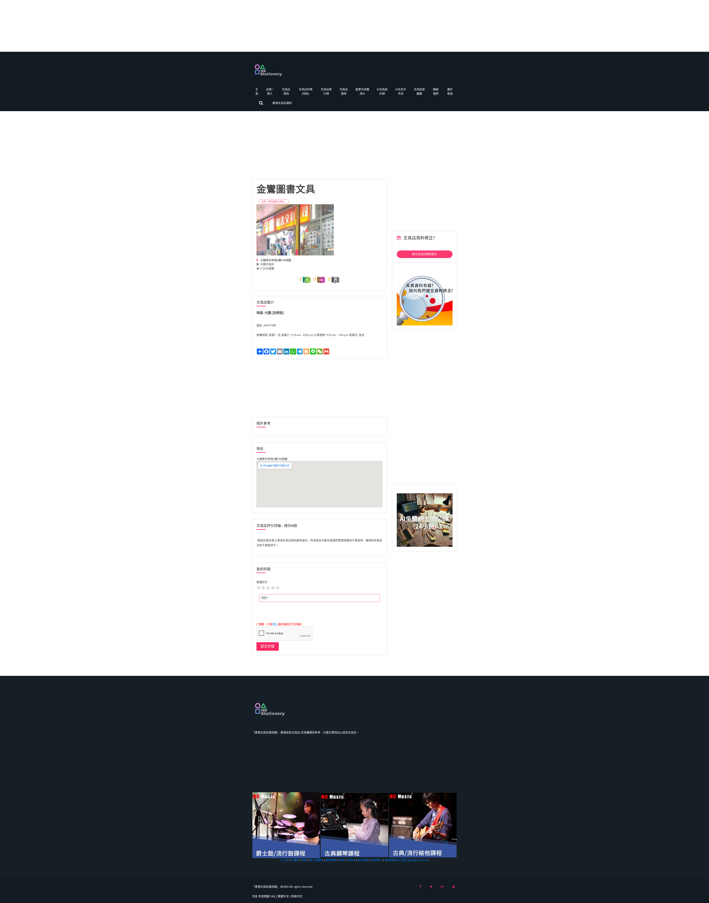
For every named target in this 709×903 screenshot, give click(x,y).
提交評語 (268, 646)
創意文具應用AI (362, 91)
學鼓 (304, 860)
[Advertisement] (354, 26)
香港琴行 (376, 860)
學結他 (351, 860)
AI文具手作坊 (400, 91)
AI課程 (295, 860)
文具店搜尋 (344, 91)
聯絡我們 (436, 91)
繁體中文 (283, 896)
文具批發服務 (419, 91)
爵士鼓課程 (316, 860)
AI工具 (284, 860)
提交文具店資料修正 (424, 254)
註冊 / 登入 (269, 91)
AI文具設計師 (382, 91)
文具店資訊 (286, 91)
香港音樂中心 (393, 860)
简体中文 (296, 896)
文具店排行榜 (326, 91)
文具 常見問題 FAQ (263, 896)
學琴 (342, 860)
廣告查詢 (450, 91)
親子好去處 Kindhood (415, 860)
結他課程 (363, 860)
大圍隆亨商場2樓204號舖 (275, 260)
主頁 (256, 91)
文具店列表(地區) (306, 91)
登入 (275, 624)
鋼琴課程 (331, 860)
